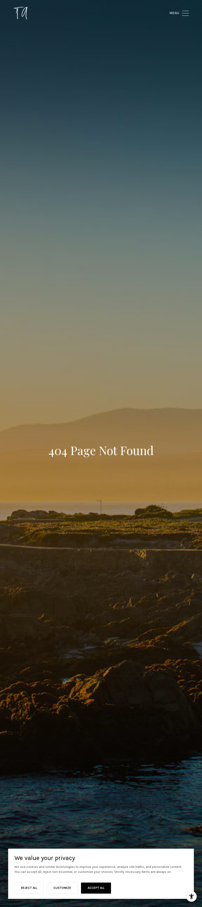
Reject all (29, 888)
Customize (62, 888)
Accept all (96, 888)
